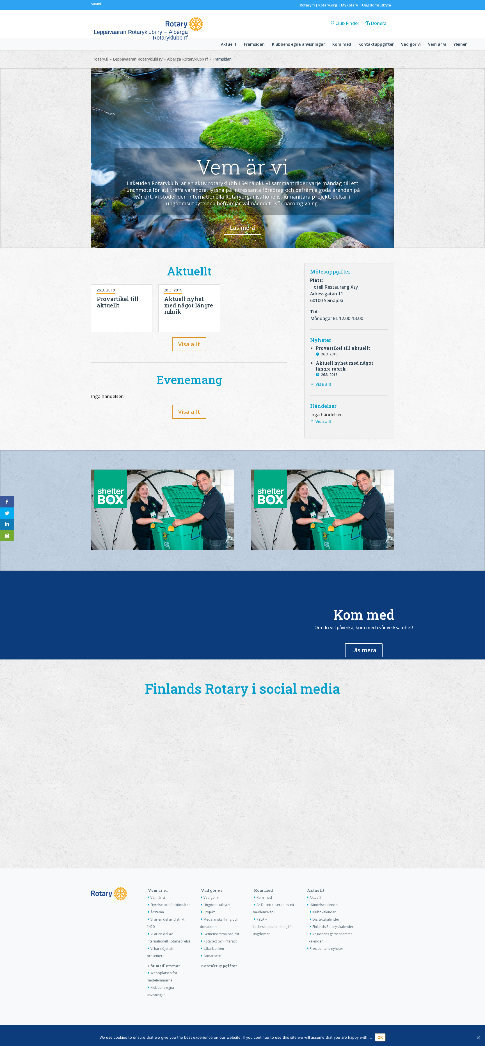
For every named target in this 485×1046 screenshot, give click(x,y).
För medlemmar (164, 965)
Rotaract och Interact (220, 941)
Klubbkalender (324, 912)
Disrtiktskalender (325, 919)
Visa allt (189, 344)
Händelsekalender (324, 904)
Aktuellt (229, 44)
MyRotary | (351, 5)
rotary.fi (101, 59)
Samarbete (212, 955)
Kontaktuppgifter (376, 44)
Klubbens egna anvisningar (298, 44)
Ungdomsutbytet (216, 904)
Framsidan (254, 44)
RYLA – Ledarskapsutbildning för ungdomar (273, 926)
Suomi (96, 4)
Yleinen (461, 44)
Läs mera (242, 227)
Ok (380, 1037)
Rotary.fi (307, 5)
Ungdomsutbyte (376, 5)
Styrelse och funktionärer (170, 904)
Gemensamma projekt (221, 934)
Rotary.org (327, 5)
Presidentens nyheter (326, 948)
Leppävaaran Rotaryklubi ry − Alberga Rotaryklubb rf (160, 59)
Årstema (157, 912)
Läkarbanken (213, 948)
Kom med (341, 44)
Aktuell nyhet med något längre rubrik (188, 305)
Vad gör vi (411, 44)
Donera (378, 23)
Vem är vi (437, 44)
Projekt (209, 912)
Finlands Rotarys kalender (332, 926)
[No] (478, 1037)
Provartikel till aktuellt (117, 302)
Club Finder (347, 23)
